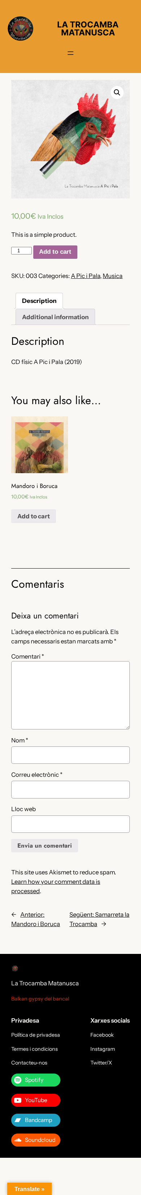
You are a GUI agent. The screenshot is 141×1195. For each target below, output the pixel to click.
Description (39, 300)
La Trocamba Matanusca (45, 983)
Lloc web (23, 809)
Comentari (27, 656)
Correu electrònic (37, 774)
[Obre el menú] (70, 53)
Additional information (55, 317)
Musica (113, 275)
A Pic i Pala (85, 275)
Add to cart (55, 251)
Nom (19, 740)
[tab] (39, 301)
